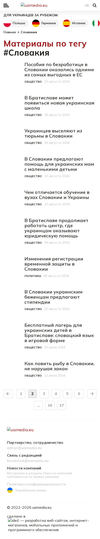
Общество (33, 81)
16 (50, 405)
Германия (48, 23)
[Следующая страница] (92, 393)
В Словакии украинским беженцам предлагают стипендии (53, 297)
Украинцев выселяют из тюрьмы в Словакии (53, 133)
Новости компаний (24, 468)
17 (61, 405)
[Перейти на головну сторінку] (50, 5)
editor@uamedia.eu (24, 448)
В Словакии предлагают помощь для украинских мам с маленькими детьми (59, 164)
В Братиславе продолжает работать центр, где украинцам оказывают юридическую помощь (56, 228)
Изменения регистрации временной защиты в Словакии (53, 264)
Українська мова (30, 490)
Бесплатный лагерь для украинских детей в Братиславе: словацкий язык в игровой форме (59, 332)
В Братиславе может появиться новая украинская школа (59, 103)
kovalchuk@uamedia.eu (28, 461)
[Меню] (6, 5)
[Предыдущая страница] (8, 393)
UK (87, 5)
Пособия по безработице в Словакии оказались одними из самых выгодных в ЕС (59, 69)
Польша (19, 23)
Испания (78, 23)
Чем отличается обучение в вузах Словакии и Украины (57, 194)
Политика (32, 276)
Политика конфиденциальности (36, 484)
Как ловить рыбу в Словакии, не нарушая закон (59, 365)
